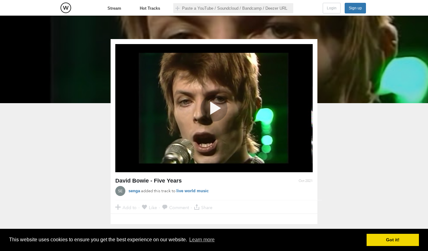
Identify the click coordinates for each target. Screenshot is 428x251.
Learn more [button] (202, 239)
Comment (179, 207)
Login (332, 8)
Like (153, 207)
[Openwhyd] (65, 8)
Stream (114, 8)
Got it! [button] (392, 239)
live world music (192, 190)
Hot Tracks (150, 8)
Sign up (355, 8)
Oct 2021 (306, 180)
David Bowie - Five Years (148, 181)
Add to (130, 207)
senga (134, 190)
